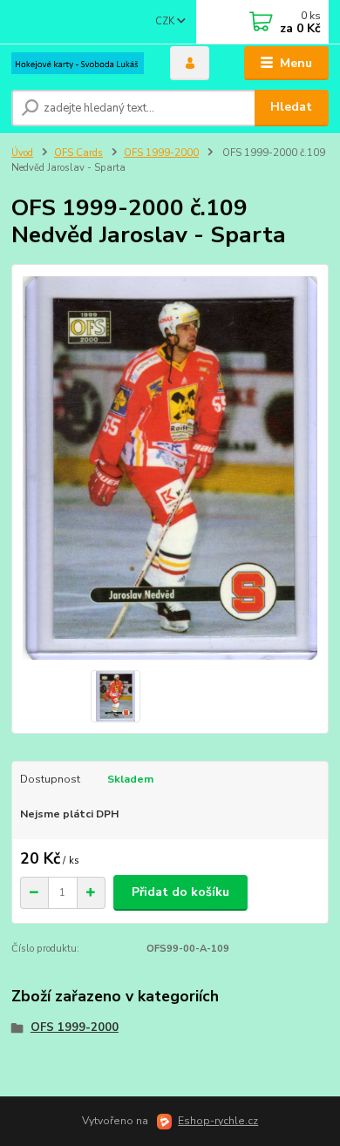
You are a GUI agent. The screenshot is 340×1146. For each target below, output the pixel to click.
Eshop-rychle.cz (218, 1121)
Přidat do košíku (180, 892)
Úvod (22, 152)
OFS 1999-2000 (161, 152)
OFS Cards (78, 152)
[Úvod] (77, 63)
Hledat (291, 106)
